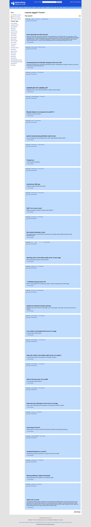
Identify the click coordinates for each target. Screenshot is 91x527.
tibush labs (49, 517)
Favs (51, 7)
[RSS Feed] (80, 16)
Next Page (77, 512)
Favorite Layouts (16, 18)
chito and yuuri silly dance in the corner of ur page (42, 403)
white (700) (13, 53)
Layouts (47, 7)
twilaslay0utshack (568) (16, 61)
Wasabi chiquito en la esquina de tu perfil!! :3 (40, 112)
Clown (34, 412)
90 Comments (42, 436)
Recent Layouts (16, 17)
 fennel (34, 290)
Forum (38, 7)
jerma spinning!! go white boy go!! (37, 34)
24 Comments (40, 216)
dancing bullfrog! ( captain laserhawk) (38, 475)
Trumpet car (30, 160)
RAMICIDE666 (35, 96)
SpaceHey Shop (68, 522)
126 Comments (38, 120)
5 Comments (39, 484)
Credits (35, 522)
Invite (54, 7)
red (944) (13, 46)
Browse (16, 7)
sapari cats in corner (33, 499)
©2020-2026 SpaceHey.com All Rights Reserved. (45, 524)
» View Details (30, 42)
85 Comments (41, 192)
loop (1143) (13, 42)
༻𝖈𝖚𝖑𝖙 (34, 484)
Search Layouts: (38, 2)
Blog (30, 7)
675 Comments (41, 72)
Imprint (49, 522)
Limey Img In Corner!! (33, 427)
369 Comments (45, 19)
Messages (25, 7)
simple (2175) (14, 32)
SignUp (79, 2)
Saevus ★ (35, 266)
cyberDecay (35, 47)
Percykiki (35, 460)
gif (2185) (13, 28)
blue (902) (13, 49)
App (58, 7)
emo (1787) (13, 35)
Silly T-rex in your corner (34, 208)
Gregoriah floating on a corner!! (36, 451)
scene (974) (14, 44)
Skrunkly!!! (35, 144)
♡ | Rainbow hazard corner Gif (36, 281)
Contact (52, 522)
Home (12, 7)
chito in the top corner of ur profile (37, 379)
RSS (39, 522)
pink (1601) (13, 39)
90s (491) (13, 65)
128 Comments (40, 290)
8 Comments (39, 412)
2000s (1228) (14, 40)
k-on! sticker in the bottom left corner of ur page (41, 331)
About (64, 7)
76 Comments (42, 363)
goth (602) (13, 56)
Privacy (45, 522)
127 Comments (42, 339)
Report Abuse (58, 522)
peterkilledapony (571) (16, 60)
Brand (32, 522)
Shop (61, 7)
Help (71, 2)
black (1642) (14, 37)
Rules (27, 522)
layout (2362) (14, 26)
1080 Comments (42, 47)
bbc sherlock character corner (36, 232)
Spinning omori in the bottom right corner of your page (44, 257)
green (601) (13, 58)
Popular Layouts (16, 15)
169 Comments (41, 144)
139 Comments (47, 242)
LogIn (74, 2)
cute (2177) (13, 30)
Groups (43, 7)
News (23, 522)
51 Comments (42, 315)
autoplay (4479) (14, 25)
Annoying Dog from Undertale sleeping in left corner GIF (44, 62)
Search (59, 2)
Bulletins (34, 7)
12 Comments (40, 460)
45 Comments (41, 168)
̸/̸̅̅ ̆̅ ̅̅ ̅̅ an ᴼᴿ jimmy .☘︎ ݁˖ (37, 19)
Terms (42, 522)
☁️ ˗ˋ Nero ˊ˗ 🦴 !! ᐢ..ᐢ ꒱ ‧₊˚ (38, 242)
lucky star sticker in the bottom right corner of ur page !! (44, 355)
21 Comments (40, 266)
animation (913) (14, 47)
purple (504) (14, 63)
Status (63, 522)
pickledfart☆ (35, 315)
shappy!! (34, 72)
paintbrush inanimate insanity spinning (39, 306)
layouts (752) (14, 51)
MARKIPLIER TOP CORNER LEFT (37, 88)
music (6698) (14, 23)
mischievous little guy (33, 184)
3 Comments (42, 96)
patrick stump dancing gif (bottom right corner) (41, 136)
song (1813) (14, 33)
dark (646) (13, 54)
